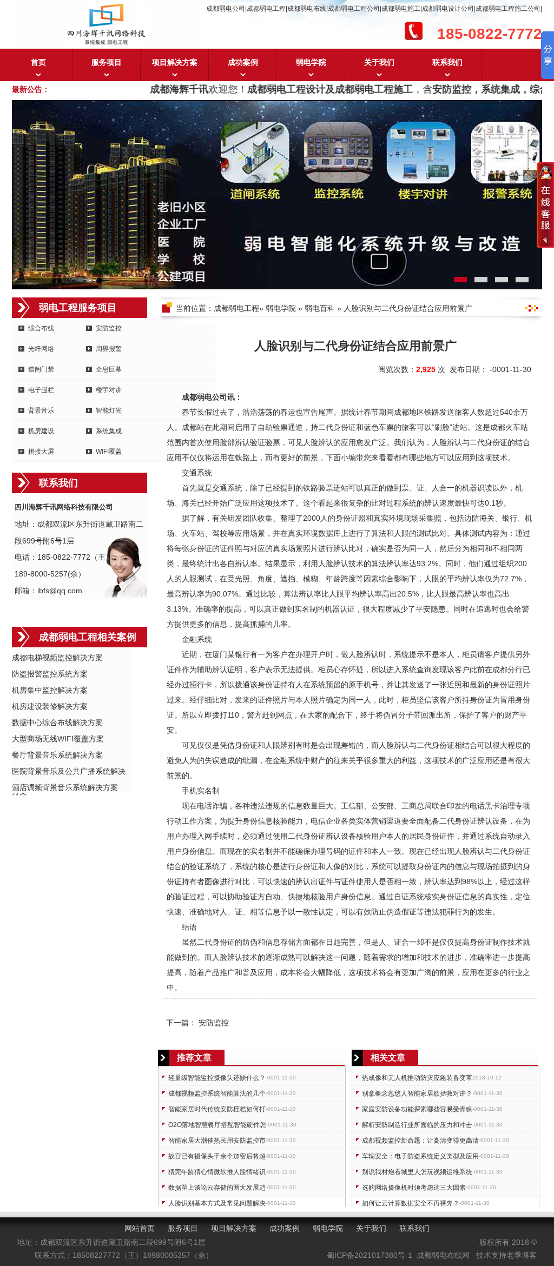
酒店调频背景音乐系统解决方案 (65, 787)
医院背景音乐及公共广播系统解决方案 (69, 772)
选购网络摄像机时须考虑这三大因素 (414, 1187)
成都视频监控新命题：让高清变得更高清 (420, 1140)
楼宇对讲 (109, 390)
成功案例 (243, 62)
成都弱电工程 (236, 308)
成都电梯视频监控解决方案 (57, 657)
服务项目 (106, 62)
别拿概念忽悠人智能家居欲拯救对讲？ (417, 1093)
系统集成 (109, 431)
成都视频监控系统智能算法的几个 (217, 1093)
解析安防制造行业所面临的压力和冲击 (417, 1125)
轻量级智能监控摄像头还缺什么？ (217, 1078)
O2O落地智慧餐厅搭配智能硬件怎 (217, 1125)
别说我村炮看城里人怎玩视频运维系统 (417, 1172)
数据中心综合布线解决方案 (57, 722)
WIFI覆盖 (109, 451)
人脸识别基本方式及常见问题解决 (217, 1203)
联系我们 (447, 62)
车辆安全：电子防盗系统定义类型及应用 (420, 1156)
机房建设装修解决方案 (50, 706)
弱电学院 (311, 62)
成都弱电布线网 (443, 1255)
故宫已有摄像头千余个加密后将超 (217, 1156)
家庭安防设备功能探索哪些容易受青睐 (417, 1109)
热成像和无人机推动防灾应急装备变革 (417, 1078)
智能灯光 (109, 410)
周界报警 (109, 349)
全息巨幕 (109, 369)
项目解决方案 (174, 62)
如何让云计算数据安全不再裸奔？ (410, 1203)
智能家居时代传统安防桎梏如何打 (217, 1109)
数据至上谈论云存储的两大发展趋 (217, 1187)
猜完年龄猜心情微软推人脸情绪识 (217, 1172)
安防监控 (109, 328)
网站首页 (139, 1228)
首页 (38, 62)
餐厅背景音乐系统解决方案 (57, 755)
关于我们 (379, 62)
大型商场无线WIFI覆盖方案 (58, 738)
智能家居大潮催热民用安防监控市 (217, 1140)
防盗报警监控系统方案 (50, 674)
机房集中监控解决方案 (50, 690)
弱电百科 (320, 308)
